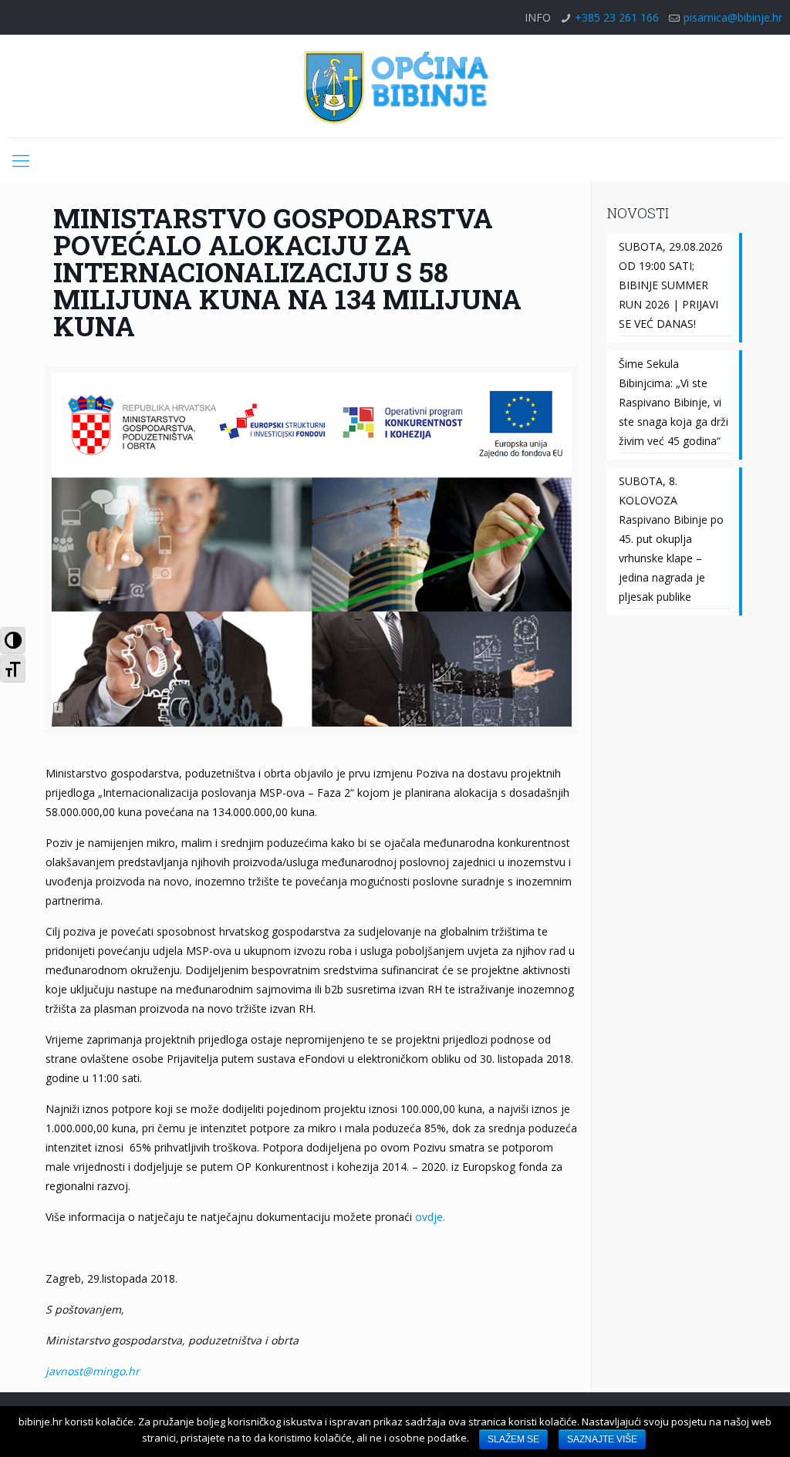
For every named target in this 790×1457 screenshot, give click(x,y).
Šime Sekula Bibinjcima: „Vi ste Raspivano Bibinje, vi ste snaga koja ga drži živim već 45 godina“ (673, 402)
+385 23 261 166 (617, 17)
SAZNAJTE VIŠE (602, 1439)
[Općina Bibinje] (395, 86)
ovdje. (428, 1216)
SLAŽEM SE (513, 1439)
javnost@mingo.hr (93, 1371)
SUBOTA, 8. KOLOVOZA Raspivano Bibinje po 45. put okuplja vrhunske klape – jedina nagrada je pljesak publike (671, 539)
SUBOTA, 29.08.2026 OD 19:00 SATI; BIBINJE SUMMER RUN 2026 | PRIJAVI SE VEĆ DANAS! (671, 285)
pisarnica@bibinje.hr (733, 17)
